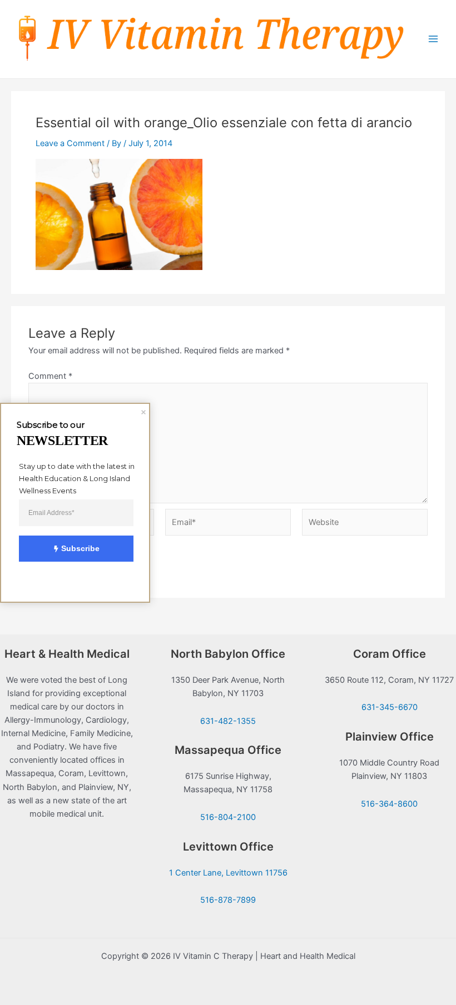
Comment (50, 376)
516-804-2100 (228, 817)
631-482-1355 (228, 721)
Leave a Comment (70, 143)
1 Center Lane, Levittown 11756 (228, 873)
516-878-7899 (228, 900)
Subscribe (80, 548)
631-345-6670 (389, 707)
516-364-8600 (389, 804)
